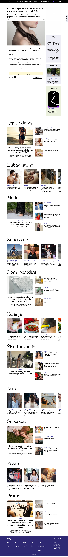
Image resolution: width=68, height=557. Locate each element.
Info (8, 542)
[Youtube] (60, 538)
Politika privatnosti (41, 546)
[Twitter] (56, 538)
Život (8, 546)
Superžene (35, 1)
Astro (46, 1)
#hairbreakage (29, 69)
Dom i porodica (39, 1)
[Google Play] (57, 545)
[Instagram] (58, 538)
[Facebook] (54, 538)
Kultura (16, 545)
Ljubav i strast (24, 1)
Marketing (39, 542)
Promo (20, 518)
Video (32, 542)
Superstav (49, 1)
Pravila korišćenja (41, 545)
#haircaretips (23, 69)
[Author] (53, 99)
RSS (38, 549)
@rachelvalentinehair (13, 68)
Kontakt (39, 550)
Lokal (24, 546)
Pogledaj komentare (37, 77)
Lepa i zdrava (19, 1)
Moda (27, 1)
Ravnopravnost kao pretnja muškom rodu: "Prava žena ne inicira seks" (53, 112)
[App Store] (57, 548)
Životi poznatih (31, 1)
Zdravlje (16, 542)
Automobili (25, 545)
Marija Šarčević (51, 108)
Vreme (32, 546)
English (32, 545)
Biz (7, 545)
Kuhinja (44, 1)
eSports (24, 542)
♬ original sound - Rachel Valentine (24, 69)
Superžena (17, 546)
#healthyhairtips (12, 69)
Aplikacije (39, 547)
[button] (52, 83)
